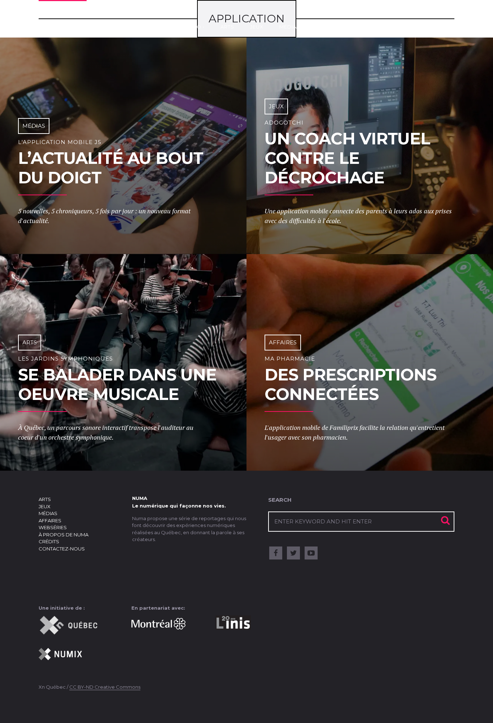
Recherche (406, 19)
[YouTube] (311, 552)
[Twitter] (293, 552)
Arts (227, 27)
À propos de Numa (63, 534)
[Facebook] (275, 552)
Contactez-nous (62, 549)
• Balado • (190, 27)
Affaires (329, 27)
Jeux (256, 27)
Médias (289, 27)
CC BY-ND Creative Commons (104, 687)
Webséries (373, 27)
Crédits (49, 541)
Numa (63, 22)
